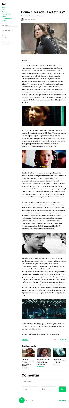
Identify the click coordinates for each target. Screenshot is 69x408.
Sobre (4, 35)
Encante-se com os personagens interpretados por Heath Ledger (43, 362)
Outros (4, 20)
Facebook (12, 30)
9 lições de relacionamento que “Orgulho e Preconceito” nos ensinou (28, 362)
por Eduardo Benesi (30, 19)
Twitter (9, 30)
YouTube (6, 30)
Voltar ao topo (30, 400)
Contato (4, 37)
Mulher (4, 16)
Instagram (3, 30)
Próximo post (62, 400)
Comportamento (7, 18)
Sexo (3, 9)
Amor (3, 7)
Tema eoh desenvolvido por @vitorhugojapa (8, 43)
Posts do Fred (6, 14)
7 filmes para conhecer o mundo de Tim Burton (59, 361)
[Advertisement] (43, 5)
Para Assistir (25, 368)
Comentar (24, 339)
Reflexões (5, 12)
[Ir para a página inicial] (5, 3)
